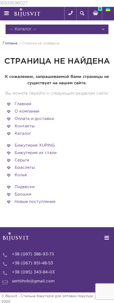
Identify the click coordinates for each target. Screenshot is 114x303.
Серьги (22, 160)
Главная (23, 104)
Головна (10, 43)
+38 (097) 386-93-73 (33, 254)
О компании (27, 111)
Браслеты (25, 167)
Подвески (24, 187)
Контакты (24, 126)
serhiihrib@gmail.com (33, 281)
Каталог (23, 133)
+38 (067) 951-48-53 (32, 263)
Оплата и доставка (34, 118)
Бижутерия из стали (35, 153)
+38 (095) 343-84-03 (33, 272)
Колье (21, 175)
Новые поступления (35, 201)
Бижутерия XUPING (35, 145)
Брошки (23, 194)
